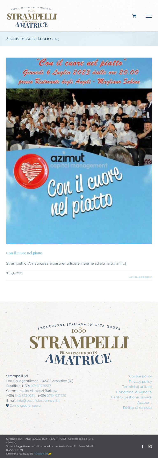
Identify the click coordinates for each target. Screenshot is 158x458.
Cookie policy (140, 376)
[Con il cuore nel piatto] (79, 151)
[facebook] (142, 446)
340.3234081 (25, 396)
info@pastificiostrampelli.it (38, 400)
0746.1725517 (41, 386)
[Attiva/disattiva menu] (149, 16)
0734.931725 (56, 396)
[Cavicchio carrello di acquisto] (134, 16)
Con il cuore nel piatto (24, 252)
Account (144, 402)
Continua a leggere (140, 276)
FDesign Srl (41, 453)
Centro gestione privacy (131, 397)
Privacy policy (140, 381)
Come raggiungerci (25, 405)
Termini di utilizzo (137, 387)
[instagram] (150, 446)
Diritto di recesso (137, 408)
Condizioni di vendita (134, 392)
